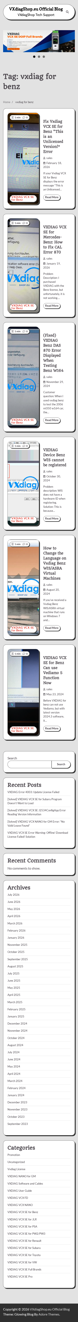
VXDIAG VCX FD (17, 1197)
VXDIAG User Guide (19, 1190)
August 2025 (15, 966)
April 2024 (13, 1073)
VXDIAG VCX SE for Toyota (24, 1255)
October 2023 (16, 1116)
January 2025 (15, 1016)
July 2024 (13, 1052)
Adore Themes (48, 1314)
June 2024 (13, 1059)
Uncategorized (16, 1162)
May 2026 (13, 909)
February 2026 (16, 930)
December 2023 (17, 1102)
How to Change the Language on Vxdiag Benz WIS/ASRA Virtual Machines (54, 563)
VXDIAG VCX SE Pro (19, 1276)
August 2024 (15, 1045)
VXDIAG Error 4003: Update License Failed (33, 792)
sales (49, 158)
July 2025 (13, 973)
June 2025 (13, 980)
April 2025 (13, 994)
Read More (51, 197)
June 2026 (13, 901)
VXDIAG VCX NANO (20, 1205)
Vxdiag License (16, 1169)
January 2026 (15, 937)
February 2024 (16, 1088)
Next (70, 40)
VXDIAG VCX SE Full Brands (24, 1269)
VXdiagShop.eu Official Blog (36, 9)
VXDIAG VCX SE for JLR (22, 1219)
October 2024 (16, 1038)
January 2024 (15, 1095)
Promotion (13, 1155)
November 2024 (17, 1030)
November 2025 (17, 944)
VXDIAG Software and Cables (25, 1183)
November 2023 (17, 1109)
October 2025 (16, 952)
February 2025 (16, 1009)
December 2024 (17, 1023)
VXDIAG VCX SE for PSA (22, 1226)
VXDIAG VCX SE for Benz (22, 198)
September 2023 (17, 1124)
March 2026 (14, 923)
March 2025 (14, 1002)
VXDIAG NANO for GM (21, 1176)
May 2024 (13, 1066)
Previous (8, 40)
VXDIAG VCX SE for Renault (24, 1240)
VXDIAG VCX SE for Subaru (24, 1248)
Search (12, 758)
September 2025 (17, 959)
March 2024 (14, 1081)
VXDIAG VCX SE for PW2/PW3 (26, 1233)
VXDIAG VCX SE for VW (22, 1262)
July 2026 (13, 894)
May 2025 (13, 987)
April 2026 (13, 916)
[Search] (67, 12)
